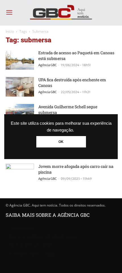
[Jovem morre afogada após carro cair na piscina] (20, 173)
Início (10, 31)
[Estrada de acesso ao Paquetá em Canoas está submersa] (20, 60)
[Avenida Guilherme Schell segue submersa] (20, 114)
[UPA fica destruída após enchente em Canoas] (20, 87)
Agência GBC (47, 65)
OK (61, 142)
